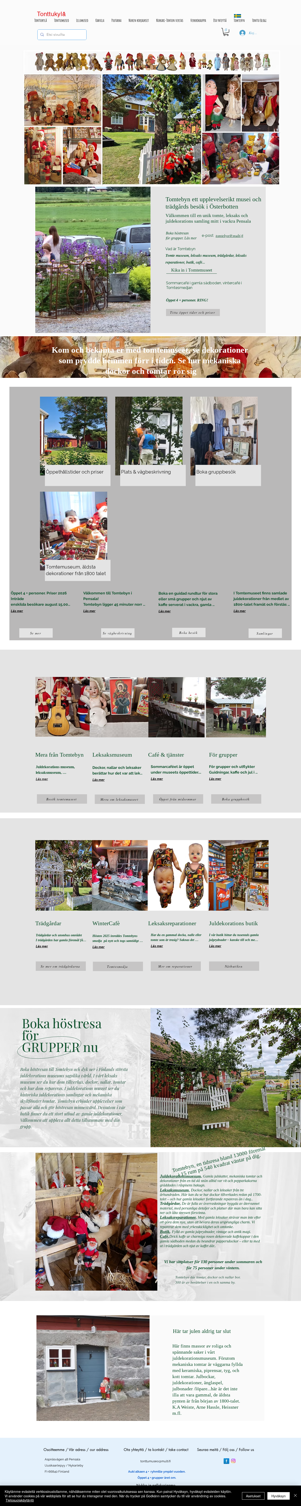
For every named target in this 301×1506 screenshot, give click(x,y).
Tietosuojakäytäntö (20, 1500)
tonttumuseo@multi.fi (155, 1461)
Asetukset (253, 1496)
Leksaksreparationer (178, 1217)
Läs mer (17, 611)
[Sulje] (295, 1495)
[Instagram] (233, 1461)
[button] (226, 32)
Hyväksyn (278, 1496)
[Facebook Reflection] (226, 1461)
